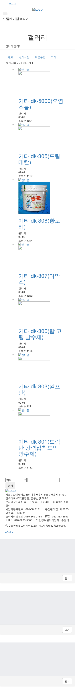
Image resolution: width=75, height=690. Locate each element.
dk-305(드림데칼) (39, 159)
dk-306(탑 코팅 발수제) (40, 334)
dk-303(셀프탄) (39, 389)
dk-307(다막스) (39, 279)
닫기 (67, 578)
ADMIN (9, 532)
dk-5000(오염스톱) (40, 104)
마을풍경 (40, 57)
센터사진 (24, 57)
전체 (10, 57)
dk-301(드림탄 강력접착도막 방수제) (39, 447)
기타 (53, 57)
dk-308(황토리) (39, 223)
